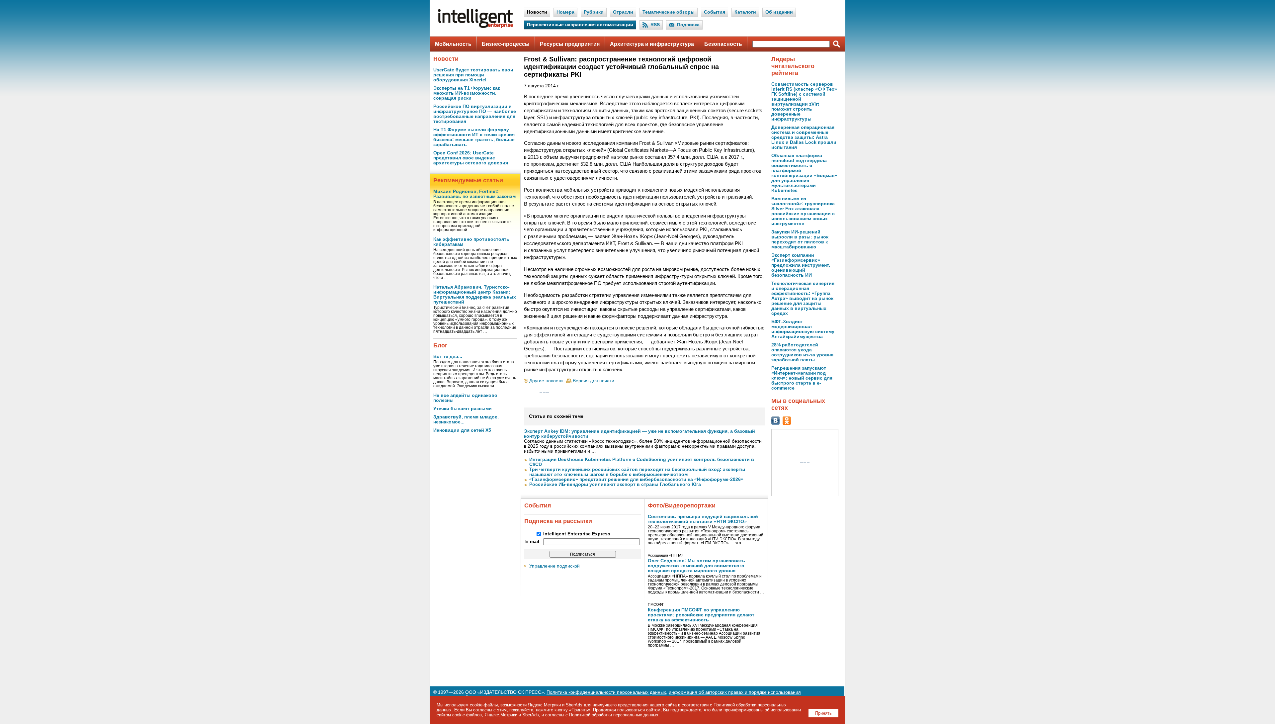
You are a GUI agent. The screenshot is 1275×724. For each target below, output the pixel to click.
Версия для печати (593, 380)
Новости (537, 12)
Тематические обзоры (668, 12)
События (714, 12)
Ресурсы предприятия (570, 44)
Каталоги (745, 12)
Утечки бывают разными (462, 408)
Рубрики (594, 12)
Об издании (779, 12)
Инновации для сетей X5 (462, 430)
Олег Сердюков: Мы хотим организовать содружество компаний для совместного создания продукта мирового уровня (696, 565)
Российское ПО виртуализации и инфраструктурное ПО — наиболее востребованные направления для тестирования (474, 114)
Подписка (688, 24)
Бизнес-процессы (506, 44)
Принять (823, 713)
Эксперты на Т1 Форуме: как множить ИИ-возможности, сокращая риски (466, 93)
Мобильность (453, 44)
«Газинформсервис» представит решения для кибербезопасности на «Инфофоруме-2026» (636, 479)
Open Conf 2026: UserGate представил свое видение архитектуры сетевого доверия (470, 157)
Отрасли (623, 12)
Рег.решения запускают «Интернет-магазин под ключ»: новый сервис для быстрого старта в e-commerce (801, 378)
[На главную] (475, 26)
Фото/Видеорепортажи (682, 505)
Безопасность (723, 44)
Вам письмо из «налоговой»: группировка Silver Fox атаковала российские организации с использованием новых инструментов (803, 211)
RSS (655, 24)
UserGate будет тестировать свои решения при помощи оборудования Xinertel (473, 74)
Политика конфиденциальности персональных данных (606, 692)
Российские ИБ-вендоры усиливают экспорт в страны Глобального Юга (615, 484)
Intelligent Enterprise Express (576, 533)
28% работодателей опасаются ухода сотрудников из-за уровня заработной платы (802, 352)
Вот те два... (447, 356)
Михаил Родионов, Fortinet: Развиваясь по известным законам (474, 194)
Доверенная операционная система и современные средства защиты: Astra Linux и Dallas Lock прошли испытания (803, 137)
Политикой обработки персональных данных (613, 714)
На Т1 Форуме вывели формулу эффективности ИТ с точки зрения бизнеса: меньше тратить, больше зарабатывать (474, 137)
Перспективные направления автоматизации (580, 24)
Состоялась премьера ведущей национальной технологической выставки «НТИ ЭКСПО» (703, 519)
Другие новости (546, 380)
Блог (440, 345)
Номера (565, 12)
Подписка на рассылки (558, 521)
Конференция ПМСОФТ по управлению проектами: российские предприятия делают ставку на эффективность (701, 614)
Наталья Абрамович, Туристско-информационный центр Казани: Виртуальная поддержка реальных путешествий (474, 295)
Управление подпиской (554, 566)
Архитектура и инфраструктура (652, 44)
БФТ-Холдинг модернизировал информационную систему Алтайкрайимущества (802, 329)
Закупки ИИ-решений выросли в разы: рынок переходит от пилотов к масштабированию (799, 239)
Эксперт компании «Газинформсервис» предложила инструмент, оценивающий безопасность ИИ (800, 265)
